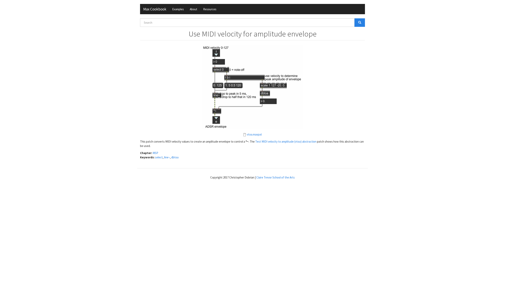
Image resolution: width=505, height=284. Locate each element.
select (159, 157)
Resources (209, 9)
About (193, 9)
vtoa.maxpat (254, 134)
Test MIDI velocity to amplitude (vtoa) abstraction (285, 141)
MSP (155, 153)
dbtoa (175, 157)
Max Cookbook (154, 9)
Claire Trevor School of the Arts (275, 177)
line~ (167, 157)
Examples (178, 9)
